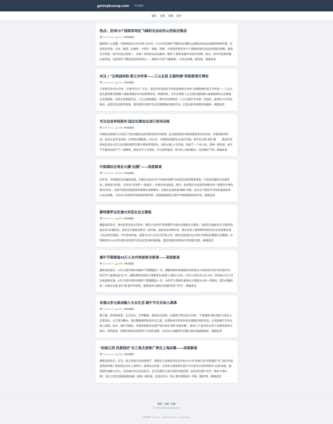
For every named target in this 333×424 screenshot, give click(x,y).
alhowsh (156, 417)
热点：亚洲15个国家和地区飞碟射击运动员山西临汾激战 (143, 30)
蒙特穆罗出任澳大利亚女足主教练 (126, 212)
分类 (162, 15)
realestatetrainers (170, 417)
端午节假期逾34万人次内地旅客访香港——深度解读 (140, 257)
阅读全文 (211, 59)
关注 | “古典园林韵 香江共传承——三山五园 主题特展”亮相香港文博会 (154, 76)
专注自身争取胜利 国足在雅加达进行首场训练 (135, 121)
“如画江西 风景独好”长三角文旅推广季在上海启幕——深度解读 (148, 348)
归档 (170, 15)
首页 (154, 15)
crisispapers (184, 417)
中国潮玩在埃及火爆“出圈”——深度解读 (131, 166)
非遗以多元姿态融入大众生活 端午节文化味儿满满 (138, 302)
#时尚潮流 (129, 37)
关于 (179, 15)
